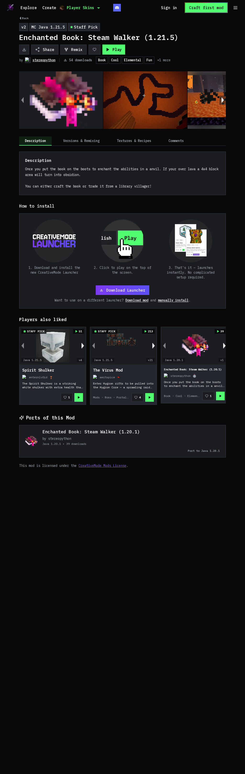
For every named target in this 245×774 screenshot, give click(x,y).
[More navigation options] (235, 7)
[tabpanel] (122, 310)
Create (49, 7)
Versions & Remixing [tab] (81, 141)
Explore (29, 7)
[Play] (78, 397)
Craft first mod (206, 7)
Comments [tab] (176, 141)
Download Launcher (125, 290)
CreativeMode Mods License (102, 465)
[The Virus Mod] (123, 384)
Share (48, 49)
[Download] (24, 50)
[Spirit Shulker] (52, 384)
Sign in (169, 7)
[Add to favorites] (94, 50)
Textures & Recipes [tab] (134, 141)
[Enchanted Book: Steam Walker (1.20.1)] (194, 383)
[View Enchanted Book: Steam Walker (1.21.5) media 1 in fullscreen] (61, 100)
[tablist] (122, 141)
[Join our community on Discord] (117, 7)
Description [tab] (35, 141)
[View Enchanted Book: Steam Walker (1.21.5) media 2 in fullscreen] (145, 100)
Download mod (136, 300)
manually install (173, 300)
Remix (77, 49)
